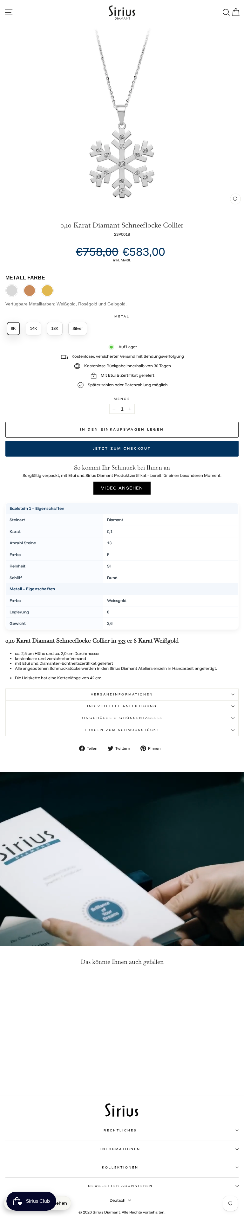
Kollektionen (120, 1167)
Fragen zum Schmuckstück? (122, 730)
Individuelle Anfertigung (122, 706)
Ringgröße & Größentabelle (122, 718)
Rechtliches (120, 1130)
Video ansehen (122, 488)
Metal (122, 316)
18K (54, 328)
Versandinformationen (122, 694)
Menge (122, 399)
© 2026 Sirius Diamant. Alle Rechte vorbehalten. (122, 1212)
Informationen (120, 1149)
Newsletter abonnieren (120, 1186)
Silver (77, 328)
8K (13, 328)
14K (33, 328)
